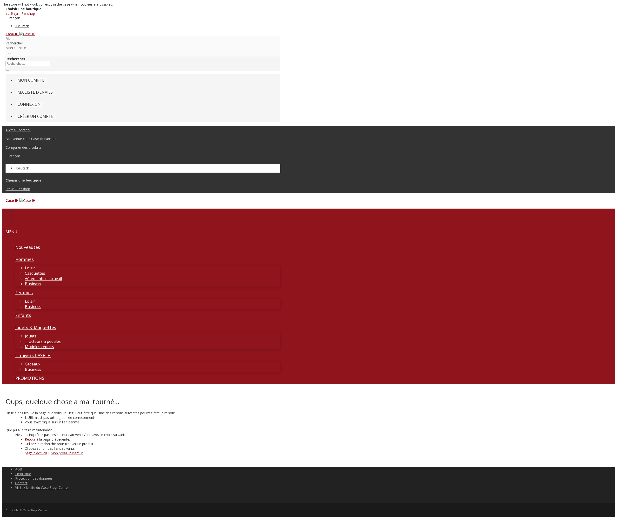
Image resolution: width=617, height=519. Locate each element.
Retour (30, 439)
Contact (21, 483)
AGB (18, 469)
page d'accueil (36, 453)
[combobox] (28, 63)
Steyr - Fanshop (18, 189)
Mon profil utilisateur (67, 453)
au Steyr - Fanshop (20, 13)
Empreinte (23, 473)
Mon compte (31, 80)
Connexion (29, 104)
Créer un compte (35, 116)
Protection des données (34, 478)
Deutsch (22, 26)
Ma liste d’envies (35, 92)
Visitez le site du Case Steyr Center (42, 487)
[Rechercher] (7, 69)
